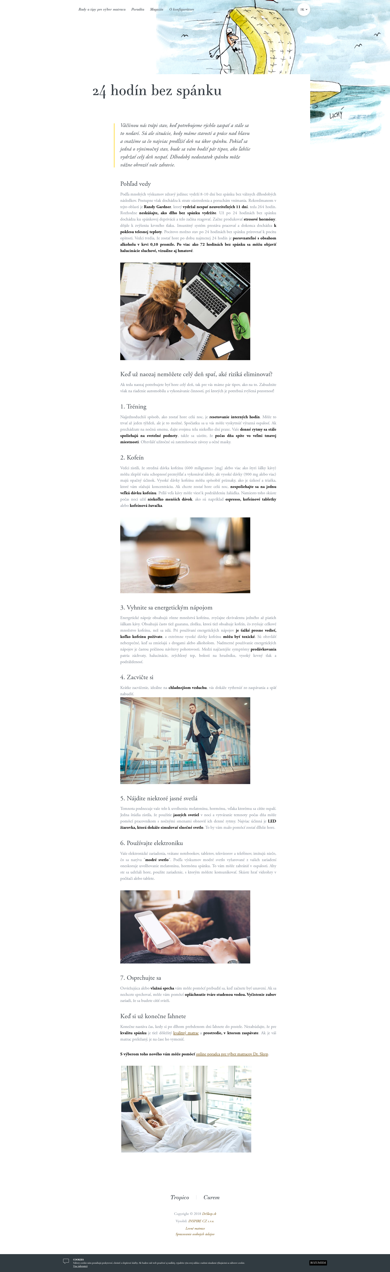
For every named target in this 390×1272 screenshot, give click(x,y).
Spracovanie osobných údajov (195, 1234)
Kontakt (288, 9)
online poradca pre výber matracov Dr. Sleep (232, 1054)
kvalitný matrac (186, 1033)
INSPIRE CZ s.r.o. (201, 1221)
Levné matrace (195, 1228)
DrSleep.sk (209, 1213)
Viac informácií (80, 1266)
